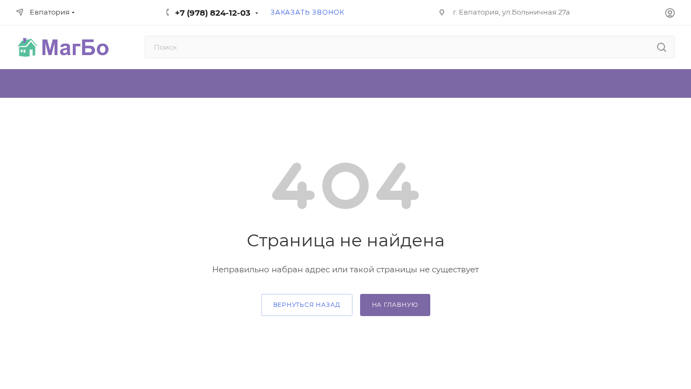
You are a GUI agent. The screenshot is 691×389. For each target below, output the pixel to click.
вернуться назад (307, 304)
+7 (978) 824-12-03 (212, 13)
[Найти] (661, 47)
